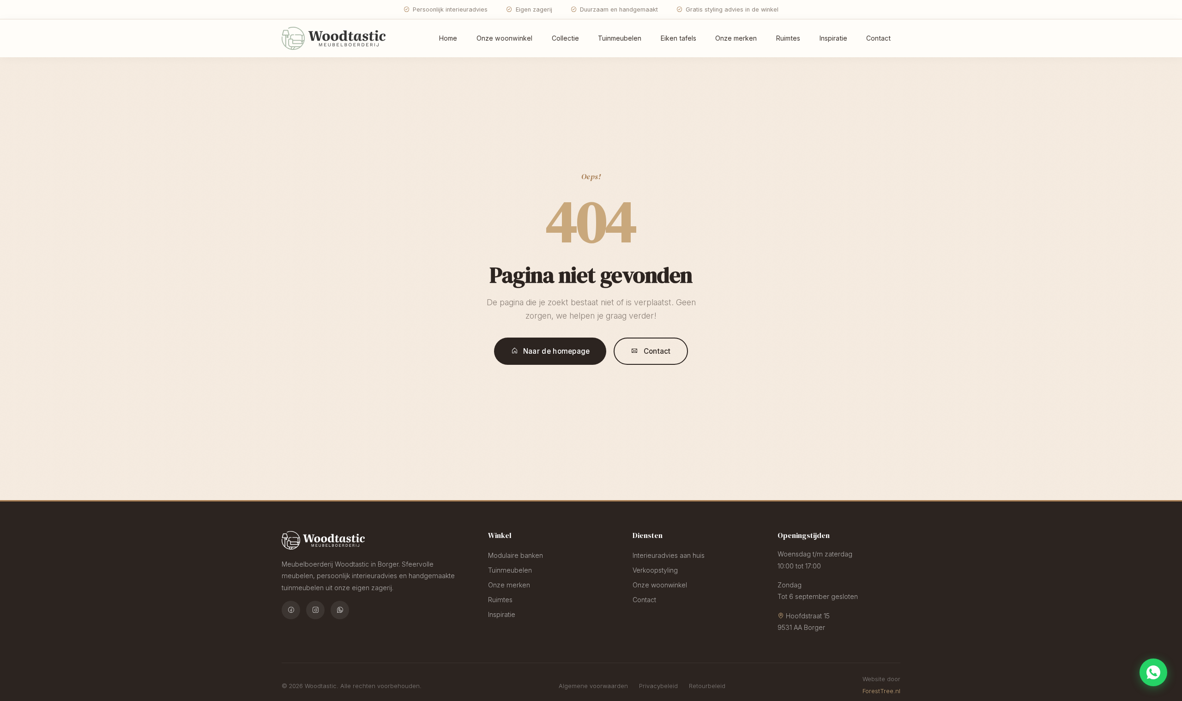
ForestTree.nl (881, 691)
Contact (878, 38)
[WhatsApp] (340, 610)
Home (448, 38)
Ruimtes (788, 38)
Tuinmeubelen (619, 38)
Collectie (565, 38)
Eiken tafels (678, 38)
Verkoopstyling (655, 570)
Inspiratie (833, 38)
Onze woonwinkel (504, 38)
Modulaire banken (515, 555)
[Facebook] (291, 610)
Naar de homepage (556, 351)
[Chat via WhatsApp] (1153, 672)
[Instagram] (315, 610)
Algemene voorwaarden (593, 686)
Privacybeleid (658, 686)
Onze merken (736, 38)
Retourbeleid (707, 686)
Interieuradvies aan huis (669, 555)
